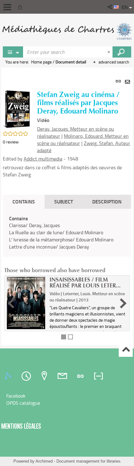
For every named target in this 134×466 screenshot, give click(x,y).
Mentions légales (21, 426)
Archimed (44, 461)
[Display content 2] (70, 336)
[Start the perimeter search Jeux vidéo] (121, 52)
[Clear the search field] (109, 52)
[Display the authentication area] (21, 7)
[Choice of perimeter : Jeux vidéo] (13, 52)
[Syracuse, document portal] (67, 31)
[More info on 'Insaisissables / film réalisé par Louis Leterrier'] (26, 303)
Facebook (16, 395)
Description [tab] (107, 201)
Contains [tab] (23, 201)
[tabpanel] (67, 206)
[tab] (9, 376)
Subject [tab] (63, 201)
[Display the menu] (7, 7)
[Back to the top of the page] (126, 350)
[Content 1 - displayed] (63, 336)
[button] (110, 7)
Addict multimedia (43, 158)
